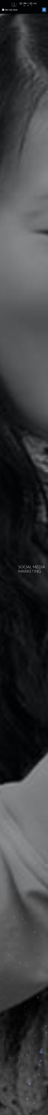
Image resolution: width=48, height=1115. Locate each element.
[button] (44, 9)
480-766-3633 (10, 10)
